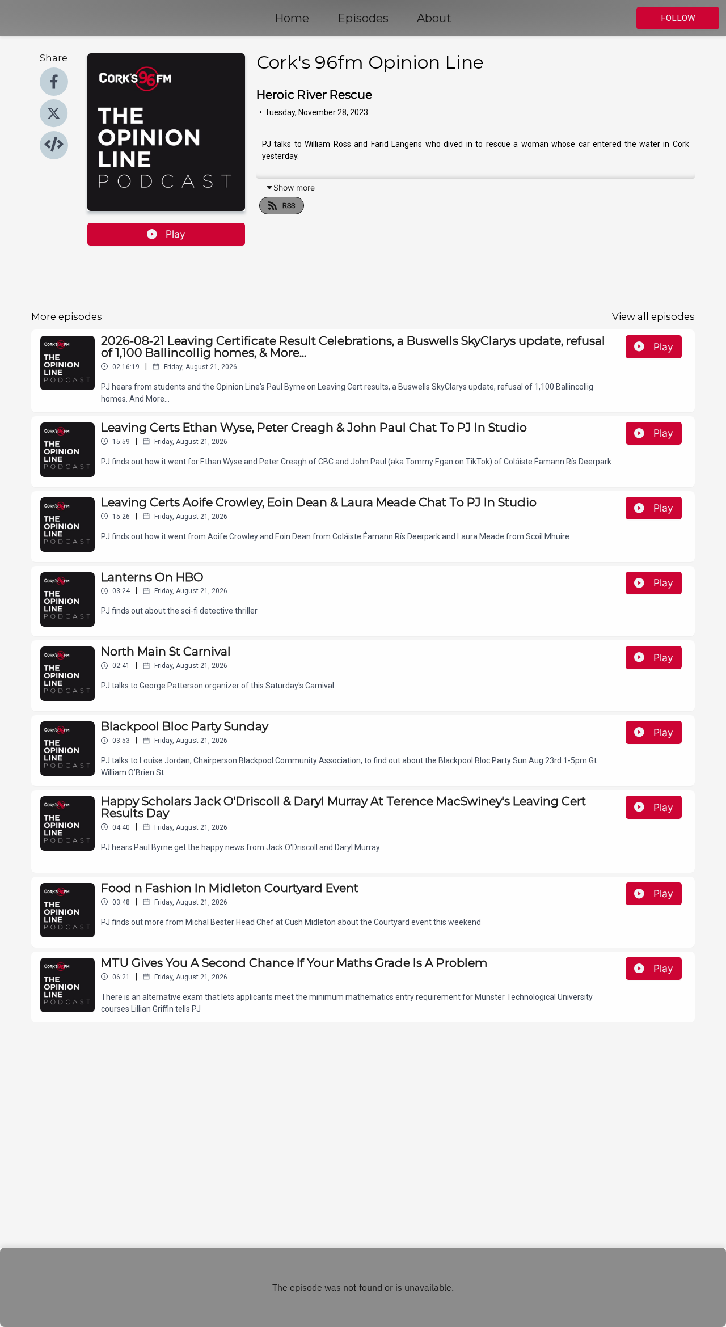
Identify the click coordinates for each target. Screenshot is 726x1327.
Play (175, 234)
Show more (294, 187)
